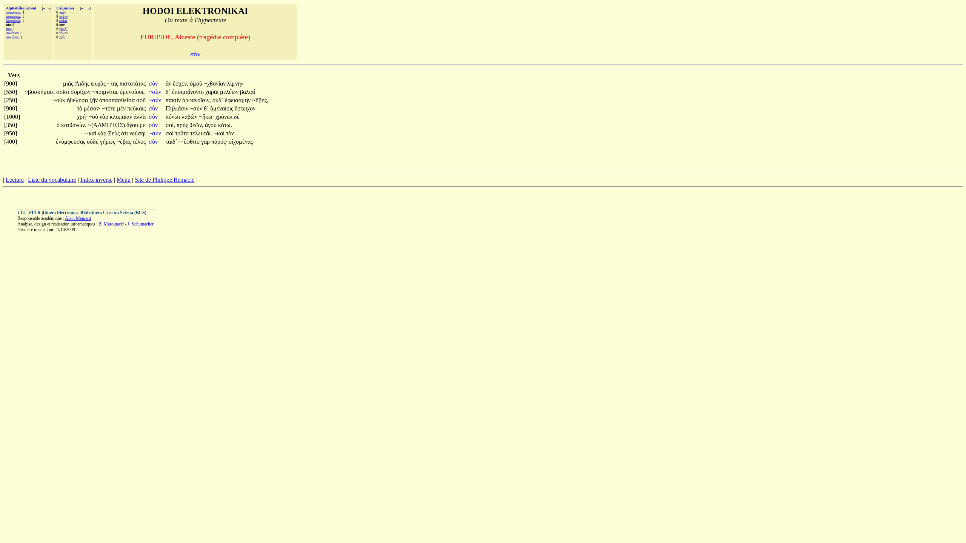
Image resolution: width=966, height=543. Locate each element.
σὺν (154, 83)
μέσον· (92, 108)
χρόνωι (224, 117)
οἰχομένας (241, 141)
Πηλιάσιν (178, 108)
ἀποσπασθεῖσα (117, 100)
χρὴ (62, 37)
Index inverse (96, 179)
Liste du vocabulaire (52, 179)
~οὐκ (60, 100)
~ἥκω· (206, 117)
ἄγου (133, 125)
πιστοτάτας (133, 83)
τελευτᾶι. (201, 133)
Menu (124, 179)
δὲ (237, 117)
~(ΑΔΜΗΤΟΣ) (106, 125)
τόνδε (63, 33)
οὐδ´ (218, 100)
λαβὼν (190, 117)
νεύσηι (137, 133)
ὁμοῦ (197, 83)
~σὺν (156, 92)
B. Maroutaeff (111, 224)
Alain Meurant (78, 218)
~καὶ (91, 133)
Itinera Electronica (60, 212)
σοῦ (141, 100)
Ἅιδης (83, 83)
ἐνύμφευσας (71, 141)
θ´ (207, 108)
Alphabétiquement (21, 8)
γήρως (108, 141)
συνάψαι (12, 33)
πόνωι (174, 117)
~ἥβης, (260, 100)
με (143, 125)
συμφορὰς (13, 16)
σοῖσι (63, 20)
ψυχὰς (99, 83)
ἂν (169, 83)
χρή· (82, 117)
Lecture (15, 179)
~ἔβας (124, 141)
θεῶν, (196, 125)
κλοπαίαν (122, 117)
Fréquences (65, 8)
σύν (9, 29)
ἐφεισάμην (238, 100)
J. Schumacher (141, 224)
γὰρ (105, 117)
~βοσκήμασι (40, 92)
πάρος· (219, 141)
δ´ (169, 92)
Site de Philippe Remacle (164, 179)
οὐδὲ (93, 141)
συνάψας (12, 37)
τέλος (139, 141)
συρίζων (81, 92)
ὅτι (125, 133)
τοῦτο (182, 133)
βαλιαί (247, 92)
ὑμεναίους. (133, 92)
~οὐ (94, 117)
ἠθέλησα (78, 100)
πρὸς (183, 125)
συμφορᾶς (13, 20)
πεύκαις (136, 108)
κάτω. (225, 125)
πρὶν (62, 12)
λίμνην (235, 83)
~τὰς (113, 83)
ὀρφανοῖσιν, (196, 100)
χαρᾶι (212, 92)
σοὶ (170, 133)
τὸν (230, 133)
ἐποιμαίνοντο (188, 92)
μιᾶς (69, 83)
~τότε (109, 108)
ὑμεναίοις (222, 108)
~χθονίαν (215, 83)
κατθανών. (73, 125)
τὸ (80, 108)
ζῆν (94, 100)
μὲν (122, 108)
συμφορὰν (14, 12)
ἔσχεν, (180, 83)
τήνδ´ (63, 29)
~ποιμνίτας (106, 92)
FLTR (35, 212)
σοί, (170, 125)
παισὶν (174, 100)
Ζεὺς (114, 133)
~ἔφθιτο (190, 141)
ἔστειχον (245, 108)
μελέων (230, 92)
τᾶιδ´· (172, 141)
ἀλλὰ (140, 117)
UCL (22, 212)
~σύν (197, 108)
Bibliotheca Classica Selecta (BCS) (113, 212)
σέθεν (63, 16)
